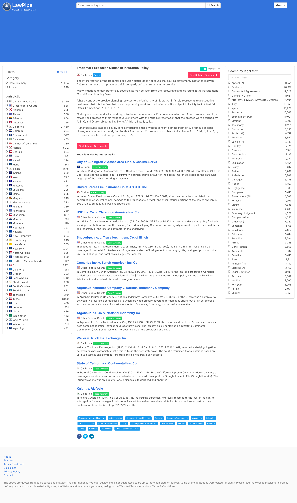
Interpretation (167, 423)
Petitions (211, 423)
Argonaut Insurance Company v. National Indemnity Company (123, 288)
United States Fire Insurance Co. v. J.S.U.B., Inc (112, 187)
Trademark (106, 428)
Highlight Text (214, 69)
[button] (79, 436)
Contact (8, 475)
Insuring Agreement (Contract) (144, 423)
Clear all (62, 72)
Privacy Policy (12, 471)
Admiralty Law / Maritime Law (92, 418)
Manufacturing (196, 423)
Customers (197, 418)
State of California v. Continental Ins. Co (107, 363)
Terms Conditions (14, 464)
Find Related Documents (204, 75)
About (7, 456)
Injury (123, 423)
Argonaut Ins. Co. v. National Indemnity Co (108, 313)
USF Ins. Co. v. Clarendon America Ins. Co (108, 212)
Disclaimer (10, 467)
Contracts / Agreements (177, 418)
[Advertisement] (148, 36)
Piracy (81, 428)
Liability (181, 423)
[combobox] (148, 5)
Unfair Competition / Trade (127, 428)
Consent (158, 418)
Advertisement (115, 418)
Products (93, 428)
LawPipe (22, 5)
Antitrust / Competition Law (138, 418)
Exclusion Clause (86, 423)
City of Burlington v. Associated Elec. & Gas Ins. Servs (117, 162)
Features (9, 460)
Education (210, 418)
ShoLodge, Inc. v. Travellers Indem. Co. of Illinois (113, 237)
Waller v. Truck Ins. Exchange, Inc (102, 338)
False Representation (107, 423)
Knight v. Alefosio (90, 388)
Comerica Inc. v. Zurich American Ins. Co (107, 262)
